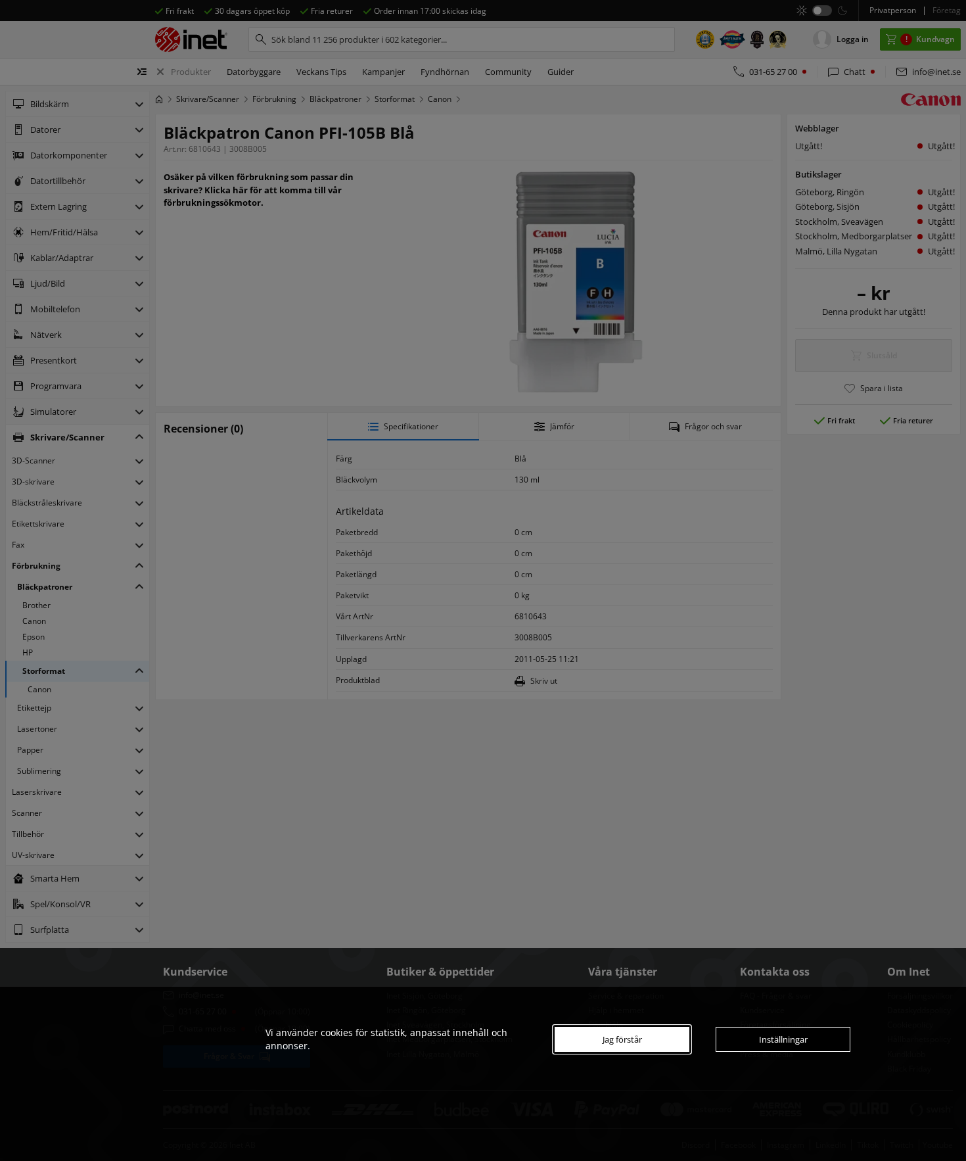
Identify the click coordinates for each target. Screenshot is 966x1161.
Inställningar (783, 1039)
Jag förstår (622, 1039)
